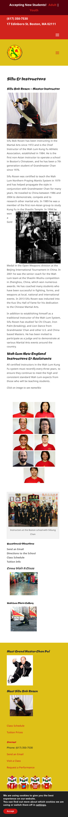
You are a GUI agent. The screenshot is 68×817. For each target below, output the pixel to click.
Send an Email (15, 549)
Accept (10, 811)
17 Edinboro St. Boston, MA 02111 (31, 24)
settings (41, 804)
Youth (34, 10)
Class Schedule (15, 557)
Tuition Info (14, 561)
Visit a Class (14, 760)
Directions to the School (21, 553)
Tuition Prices (15, 732)
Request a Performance (21, 767)
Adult (52, 5)
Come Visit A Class (20, 568)
